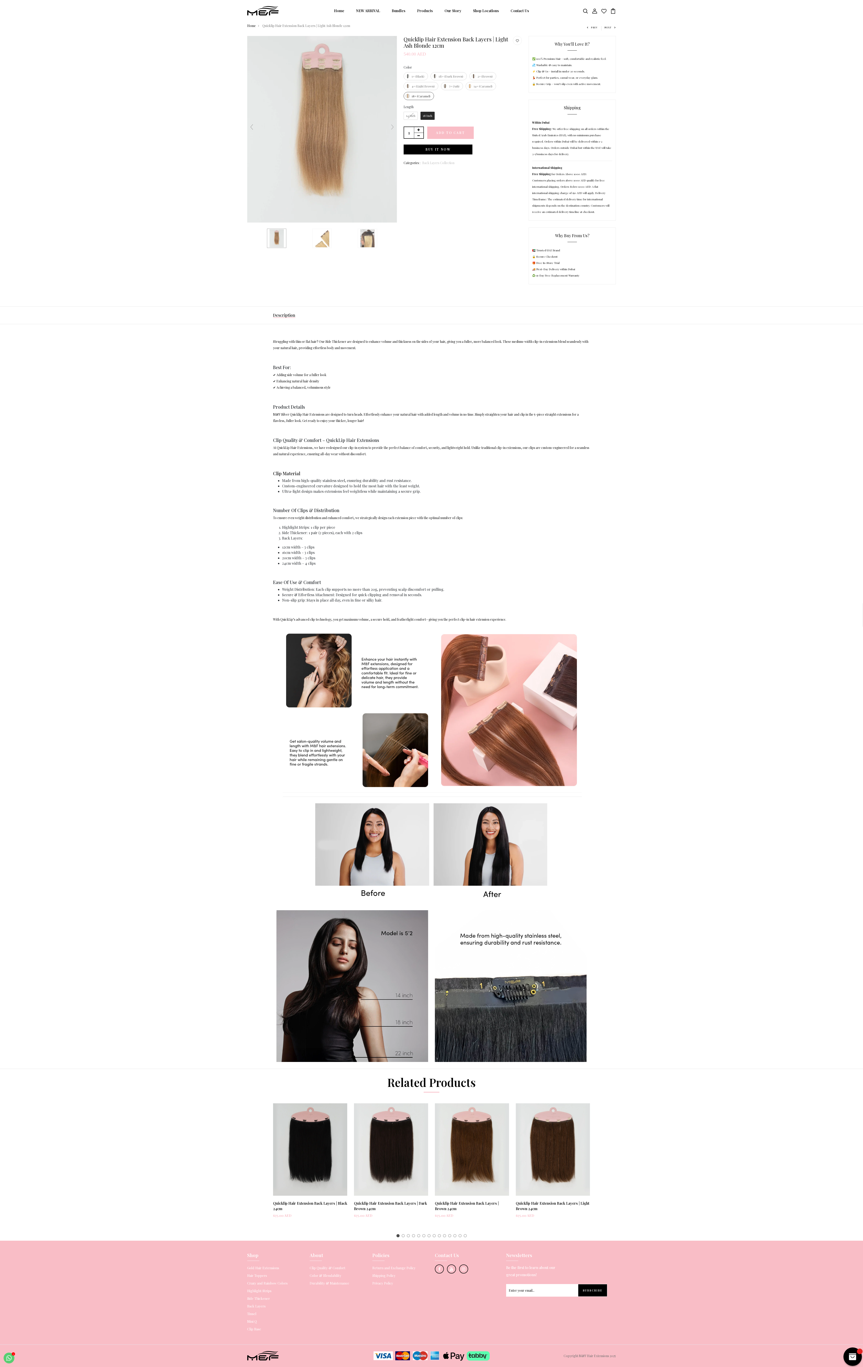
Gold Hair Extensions (263, 1268)
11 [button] (450, 1236)
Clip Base (254, 1329)
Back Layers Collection (438, 163)
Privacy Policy (382, 1283)
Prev (594, 27)
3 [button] (409, 1236)
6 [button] (424, 1236)
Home (339, 10)
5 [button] (419, 1236)
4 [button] (414, 1236)
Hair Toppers (257, 1275)
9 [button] (440, 1236)
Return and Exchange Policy (394, 1268)
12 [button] (455, 1236)
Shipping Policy (384, 1275)
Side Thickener (258, 1298)
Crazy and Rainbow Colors (267, 1283)
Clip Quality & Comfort (327, 1268)
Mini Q (252, 1321)
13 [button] (461, 1236)
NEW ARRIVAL (368, 10)
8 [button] (435, 1236)
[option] (310, 1164)
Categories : (412, 163)
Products (425, 10)
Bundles (398, 10)
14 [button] (466, 1236)
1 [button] (398, 1236)
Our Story (453, 10)
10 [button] (445, 1236)
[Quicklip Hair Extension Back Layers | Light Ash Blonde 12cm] (367, 238)
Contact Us (520, 10)
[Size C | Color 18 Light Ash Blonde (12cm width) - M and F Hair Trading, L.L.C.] (322, 238)
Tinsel (251, 1313)
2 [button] (404, 1236)
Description (284, 315)
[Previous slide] (251, 127)
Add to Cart (450, 133)
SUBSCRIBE (593, 1290)
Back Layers (256, 1306)
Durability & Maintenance (329, 1283)
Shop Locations (486, 10)
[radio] (416, 76)
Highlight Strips (259, 1291)
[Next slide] (392, 127)
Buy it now (437, 149)
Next (608, 27)
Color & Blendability (325, 1275)
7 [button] (429, 1236)
